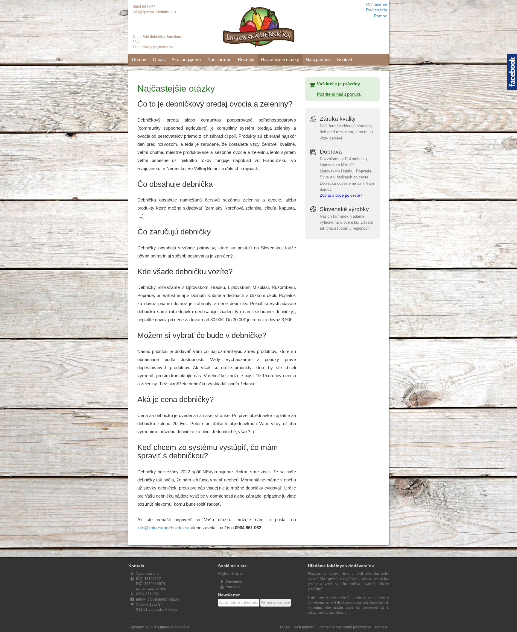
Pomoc (380, 16)
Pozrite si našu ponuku (339, 94)
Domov (139, 59)
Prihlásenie (376, 4)
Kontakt (344, 59)
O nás (159, 59)
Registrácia (376, 10)
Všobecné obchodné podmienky (344, 627)
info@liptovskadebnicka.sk (154, 12)
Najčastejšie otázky (280, 59)
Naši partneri (318, 59)
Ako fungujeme (186, 59)
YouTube (233, 587)
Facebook (234, 582)
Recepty (246, 59)
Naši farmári (219, 59)
